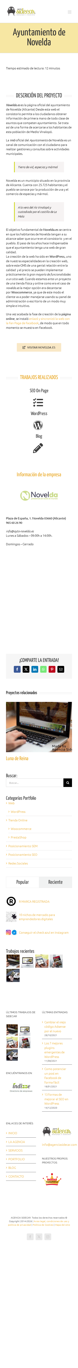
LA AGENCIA (16, 1142)
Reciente (55, 882)
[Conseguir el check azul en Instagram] (11, 929)
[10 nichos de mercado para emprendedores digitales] (11, 914)
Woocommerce (21, 829)
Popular (22, 882)
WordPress (18, 811)
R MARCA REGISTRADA (34, 901)
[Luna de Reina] (39, 704)
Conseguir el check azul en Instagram (44, 932)
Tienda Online (17, 820)
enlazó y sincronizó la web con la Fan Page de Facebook (38, 320)
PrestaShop (18, 837)
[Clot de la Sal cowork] (27, 961)
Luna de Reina (17, 758)
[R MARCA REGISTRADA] (11, 898)
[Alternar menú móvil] (70, 12)
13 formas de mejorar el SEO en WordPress (56, 1098)
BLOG (12, 1167)
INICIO (12, 1133)
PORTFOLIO (16, 1159)
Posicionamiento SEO (22, 854)
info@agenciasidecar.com (59, 1144)
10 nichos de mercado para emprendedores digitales (37, 917)
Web (11, 803)
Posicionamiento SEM (23, 846)
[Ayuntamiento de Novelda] (42, 961)
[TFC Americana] (56, 961)
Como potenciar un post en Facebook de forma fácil (55, 1075)
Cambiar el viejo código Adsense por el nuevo (55, 1026)
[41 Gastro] (13, 975)
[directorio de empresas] (21, 1083)
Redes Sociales (18, 863)
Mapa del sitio (62, 1224)
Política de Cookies (43, 1224)
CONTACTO (16, 1176)
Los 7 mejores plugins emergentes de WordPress (54, 1050)
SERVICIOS (15, 1150)
